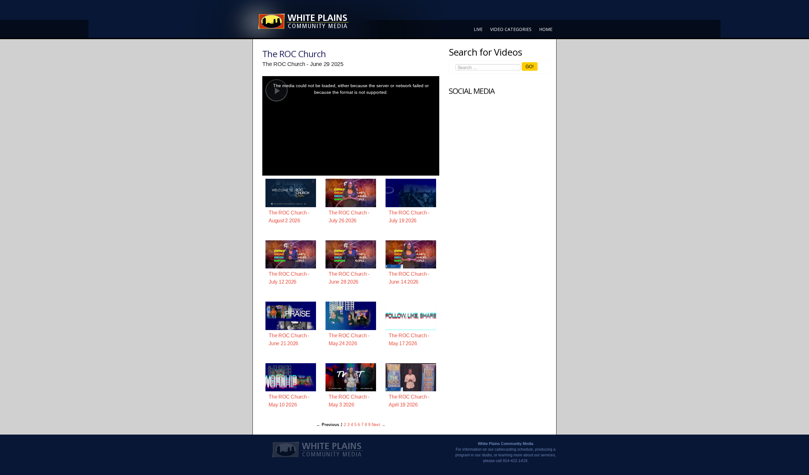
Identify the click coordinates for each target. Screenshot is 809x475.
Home (545, 29)
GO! (530, 66)
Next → (379, 424)
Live (478, 29)
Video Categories (511, 29)
